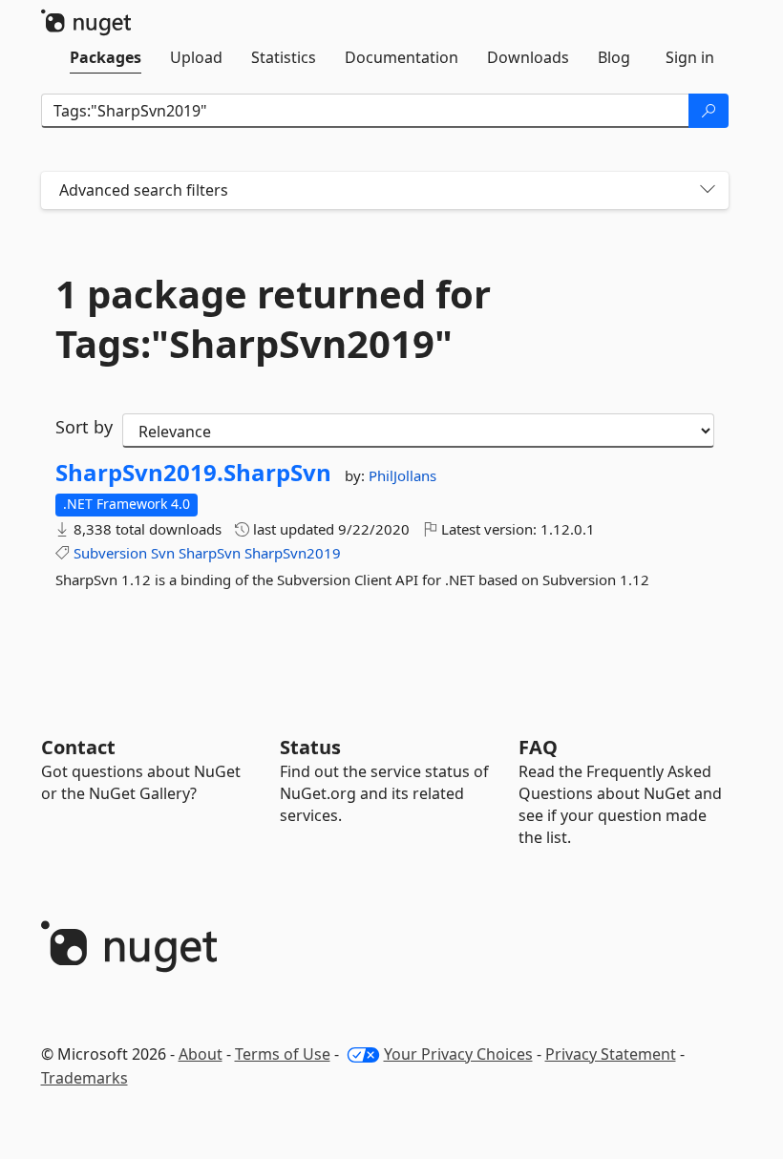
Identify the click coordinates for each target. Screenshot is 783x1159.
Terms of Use (282, 1053)
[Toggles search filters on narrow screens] (708, 190)
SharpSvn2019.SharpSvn (193, 472)
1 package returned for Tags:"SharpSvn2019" (273, 319)
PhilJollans (402, 475)
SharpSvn (210, 552)
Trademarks (84, 1077)
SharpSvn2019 (292, 552)
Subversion (110, 552)
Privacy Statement (610, 1053)
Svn (163, 552)
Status (310, 747)
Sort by (84, 426)
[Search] (708, 111)
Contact (78, 747)
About (200, 1053)
